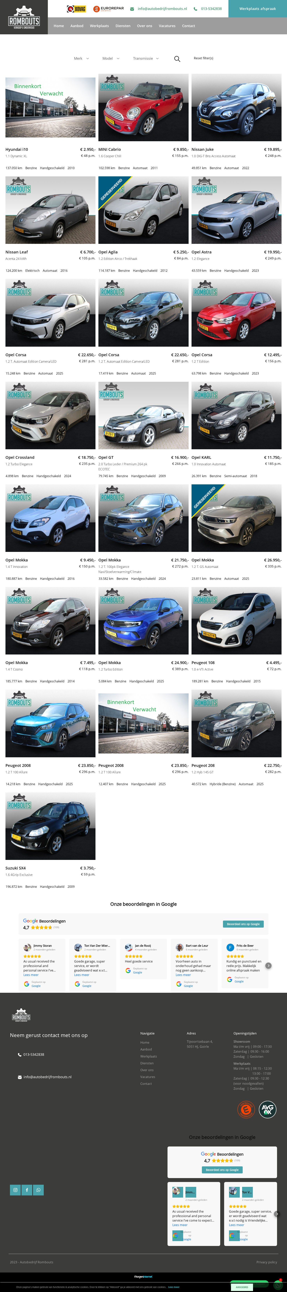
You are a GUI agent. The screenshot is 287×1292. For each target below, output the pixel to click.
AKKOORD (242, 1287)
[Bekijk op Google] (27, 947)
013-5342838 (211, 8)
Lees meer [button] (31, 975)
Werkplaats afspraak (258, 8)
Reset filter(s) (203, 58)
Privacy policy (267, 1262)
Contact (188, 25)
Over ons (144, 25)
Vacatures (167, 25)
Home (59, 25)
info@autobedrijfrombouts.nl (162, 8)
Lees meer (174, 1287)
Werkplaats (99, 25)
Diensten (123, 25)
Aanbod (76, 25)
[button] (18, 966)
